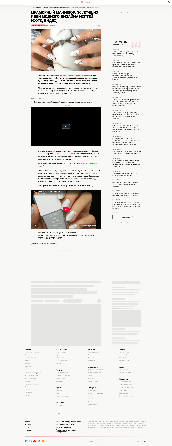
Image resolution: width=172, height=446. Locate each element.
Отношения (60, 402)
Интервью (28, 366)
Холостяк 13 (123, 355)
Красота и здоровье (33, 373)
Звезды (28, 349)
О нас (27, 427)
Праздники (92, 388)
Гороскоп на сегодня (125, 381)
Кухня (58, 388)
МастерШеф (123, 357)
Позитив (90, 378)
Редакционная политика (66, 424)
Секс (57, 408)
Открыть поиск (169, 2)
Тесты (90, 375)
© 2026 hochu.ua (93, 441)
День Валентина (93, 390)
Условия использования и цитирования (66, 431)
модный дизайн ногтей (64, 171)
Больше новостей (127, 217)
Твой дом (60, 370)
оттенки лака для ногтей (62, 154)
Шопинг (58, 363)
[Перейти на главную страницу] (86, 2)
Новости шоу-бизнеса (32, 352)
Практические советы (63, 355)
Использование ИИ (63, 427)
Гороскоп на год (124, 390)
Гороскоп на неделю (125, 384)
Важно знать (92, 360)
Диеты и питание (30, 387)
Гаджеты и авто (93, 381)
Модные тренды (61, 360)
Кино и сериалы (124, 369)
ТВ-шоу (122, 349)
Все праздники (92, 404)
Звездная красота (30, 357)
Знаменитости (29, 355)
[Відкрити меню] (3, 2)
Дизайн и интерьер (62, 372)
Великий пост (92, 399)
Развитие (91, 349)
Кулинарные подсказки (63, 396)
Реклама (28, 430)
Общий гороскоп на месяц (127, 387)
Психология (91, 357)
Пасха (89, 401)
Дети (58, 413)
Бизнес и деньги (93, 352)
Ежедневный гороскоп (126, 396)
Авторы (28, 421)
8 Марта (90, 396)
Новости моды (61, 352)
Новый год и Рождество (95, 393)
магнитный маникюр (49, 243)
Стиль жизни (93, 367)
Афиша (122, 367)
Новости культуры (125, 372)
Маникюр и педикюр (38, 25)
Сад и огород (60, 378)
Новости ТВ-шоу (124, 352)
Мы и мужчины (60, 405)
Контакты (29, 424)
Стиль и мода (61, 349)
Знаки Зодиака (123, 393)
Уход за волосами (30, 378)
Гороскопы (123, 379)
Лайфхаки (59, 381)
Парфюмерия (29, 392)
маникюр (35, 243)
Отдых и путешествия (94, 372)
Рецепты (59, 390)
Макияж (27, 381)
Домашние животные (63, 375)
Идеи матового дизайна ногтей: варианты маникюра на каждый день (63, 102)
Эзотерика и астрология (95, 369)
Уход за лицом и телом (32, 375)
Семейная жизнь (61, 411)
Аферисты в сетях (124, 360)
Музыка (27, 363)
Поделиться (99, 25)
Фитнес (27, 395)
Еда (57, 393)
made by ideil (142, 441)
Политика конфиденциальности (69, 421)
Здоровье (28, 389)
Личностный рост (93, 355)
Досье (27, 360)
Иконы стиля (60, 357)
